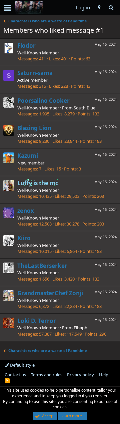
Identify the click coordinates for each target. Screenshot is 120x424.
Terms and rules (46, 375)
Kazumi (27, 155)
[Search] (111, 7)
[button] (7, 7)
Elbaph (80, 328)
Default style (22, 365)
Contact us (15, 375)
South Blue (84, 108)
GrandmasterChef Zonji (50, 293)
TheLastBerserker (42, 266)
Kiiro (24, 238)
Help (103, 375)
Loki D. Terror (36, 321)
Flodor (26, 45)
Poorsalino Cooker (43, 100)
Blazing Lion (34, 128)
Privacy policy (80, 375)
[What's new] (99, 7)
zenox (25, 211)
